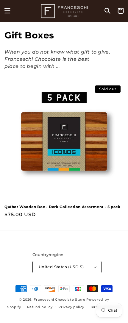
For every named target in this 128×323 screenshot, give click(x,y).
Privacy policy (71, 307)
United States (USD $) (61, 266)
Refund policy (40, 307)
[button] (7, 10)
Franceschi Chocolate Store (59, 299)
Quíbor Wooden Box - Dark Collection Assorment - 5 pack (62, 207)
